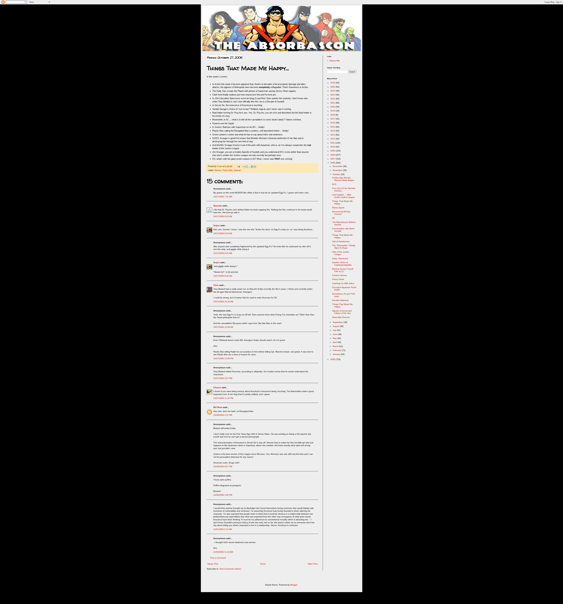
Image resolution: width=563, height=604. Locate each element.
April (335, 342)
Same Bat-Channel (341, 317)
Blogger (293, 585)
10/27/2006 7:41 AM (222, 196)
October (337, 174)
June (335, 334)
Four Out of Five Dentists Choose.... (343, 189)
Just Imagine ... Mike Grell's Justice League (343, 196)
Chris (216, 285)
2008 (333, 155)
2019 (333, 111)
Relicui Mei (335, 61)
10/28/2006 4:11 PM (222, 415)
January (337, 354)
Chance (217, 387)
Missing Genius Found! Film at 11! (342, 270)
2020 (333, 107)
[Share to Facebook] (252, 166)
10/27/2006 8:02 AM (222, 216)
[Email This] (243, 166)
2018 (333, 115)
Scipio (216, 225)
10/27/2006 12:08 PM (223, 358)
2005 (333, 359)
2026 (333, 83)
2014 (333, 131)
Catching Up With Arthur (343, 283)
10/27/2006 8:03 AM (222, 233)
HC (333, 218)
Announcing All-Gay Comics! (341, 212)
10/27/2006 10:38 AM (223, 327)
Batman (218, 170)
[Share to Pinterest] (254, 166)
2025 (333, 87)
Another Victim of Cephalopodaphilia (342, 263)
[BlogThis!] (246, 166)
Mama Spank (338, 207)
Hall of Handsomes (341, 241)
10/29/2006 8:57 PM (222, 466)
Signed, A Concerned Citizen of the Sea (342, 312)
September (338, 322)
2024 (333, 91)
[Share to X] (249, 166)
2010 (333, 147)
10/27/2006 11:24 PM (223, 398)
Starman (237, 170)
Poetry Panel (338, 279)
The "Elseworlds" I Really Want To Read (343, 246)
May (335, 338)
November (338, 170)
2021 (333, 103)
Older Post (313, 564)
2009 (333, 151)
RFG (334, 184)
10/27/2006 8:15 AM (222, 253)
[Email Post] (238, 166)
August (336, 326)
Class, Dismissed (340, 258)
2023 (333, 95)
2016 (333, 123)
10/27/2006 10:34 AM (223, 301)
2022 (333, 98)
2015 (333, 127)
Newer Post (212, 564)
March (336, 346)
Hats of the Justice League (340, 253)
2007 (333, 159)
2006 (333, 163)
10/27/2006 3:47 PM (222, 378)
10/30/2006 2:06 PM (222, 495)
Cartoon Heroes (339, 275)
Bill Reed (217, 407)
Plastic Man (227, 170)
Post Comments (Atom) (230, 569)
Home (263, 564)
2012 (333, 139)
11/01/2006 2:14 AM (222, 529)
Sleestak (217, 206)
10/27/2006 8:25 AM (222, 276)
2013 (333, 135)
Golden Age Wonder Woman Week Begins (343, 179)
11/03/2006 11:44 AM (223, 552)
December (338, 166)
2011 (332, 143)
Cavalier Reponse (340, 300)
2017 (333, 119)
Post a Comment (218, 558)
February (337, 350)
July (335, 330)
